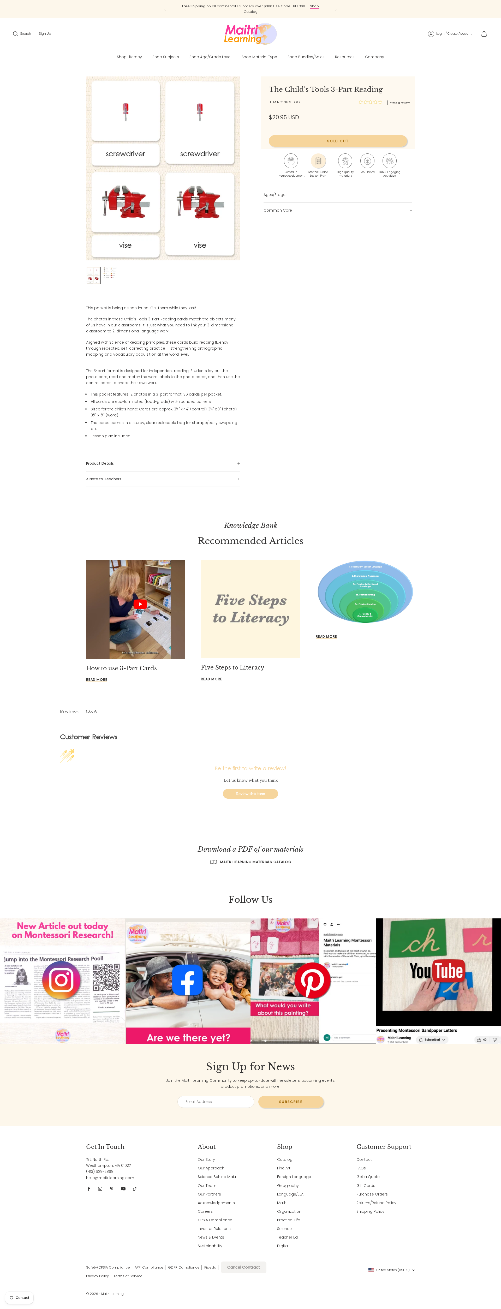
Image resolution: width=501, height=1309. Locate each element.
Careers (205, 1211)
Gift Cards (365, 1185)
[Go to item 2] (110, 273)
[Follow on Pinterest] (111, 1188)
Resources (345, 56)
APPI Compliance (149, 1267)
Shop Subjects (165, 56)
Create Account (460, 33)
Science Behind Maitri (217, 1176)
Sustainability (210, 1245)
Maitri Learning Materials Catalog (255, 862)
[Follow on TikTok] (134, 1188)
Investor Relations (214, 1228)
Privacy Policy (97, 1276)
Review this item (250, 793)
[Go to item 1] (93, 275)
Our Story (206, 1159)
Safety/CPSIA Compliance (108, 1267)
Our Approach (211, 1168)
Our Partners (209, 1194)
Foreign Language (294, 1176)
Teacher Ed (287, 1237)
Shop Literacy (129, 56)
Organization (289, 1211)
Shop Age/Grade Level (210, 56)
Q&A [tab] (91, 711)
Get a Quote (368, 1176)
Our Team (207, 1185)
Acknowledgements (216, 1202)
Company (374, 56)
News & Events (211, 1237)
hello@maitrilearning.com (110, 1177)
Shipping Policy (370, 1211)
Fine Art (283, 1168)
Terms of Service (128, 1276)
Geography (288, 1185)
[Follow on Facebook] (88, 1188)
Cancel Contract (243, 1267)
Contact (364, 1159)
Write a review (400, 103)
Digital (283, 1245)
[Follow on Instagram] (100, 1188)
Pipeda (210, 1267)
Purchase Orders (372, 1194)
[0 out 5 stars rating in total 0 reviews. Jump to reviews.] (372, 102)
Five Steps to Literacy (232, 667)
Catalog (285, 1159)
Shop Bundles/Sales (306, 56)
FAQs (361, 1168)
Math (282, 1202)
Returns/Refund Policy (376, 1202)
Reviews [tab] (69, 711)
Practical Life (288, 1220)
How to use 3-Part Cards (121, 668)
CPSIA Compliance (215, 1220)
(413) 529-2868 (100, 1171)
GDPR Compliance (184, 1267)
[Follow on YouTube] (123, 1188)
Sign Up (45, 33)
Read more (96, 679)
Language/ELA (290, 1194)
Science (284, 1228)
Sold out (338, 141)
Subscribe (291, 1101)
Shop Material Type (259, 56)
